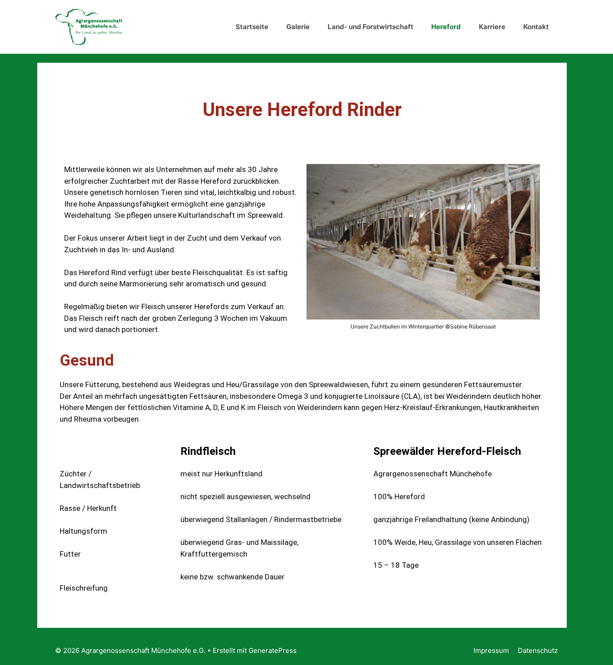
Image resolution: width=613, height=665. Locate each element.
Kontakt (536, 26)
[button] (316, 247)
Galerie (298, 26)
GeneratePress (273, 650)
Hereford (446, 26)
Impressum (491, 650)
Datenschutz (538, 650)
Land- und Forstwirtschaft (370, 26)
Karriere (492, 26)
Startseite (252, 26)
